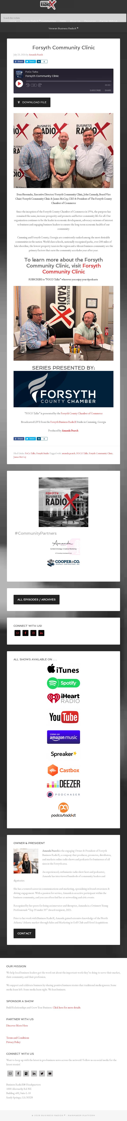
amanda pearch (68, 453)
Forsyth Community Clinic (71, 269)
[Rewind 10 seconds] (28, 85)
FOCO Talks (82, 453)
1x (34, 85)
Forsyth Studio (42, 453)
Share (108, 90)
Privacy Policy (13, 1042)
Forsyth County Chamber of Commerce (82, 413)
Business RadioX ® (63, 5)
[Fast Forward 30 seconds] (40, 85)
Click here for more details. (67, 1007)
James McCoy (20, 456)
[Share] (39, 61)
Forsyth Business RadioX (63, 422)
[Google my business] (26, 1074)
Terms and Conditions (17, 1037)
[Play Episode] (19, 83)
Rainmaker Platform (81, 1115)
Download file (34, 102)
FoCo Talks (30, 453)
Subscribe (95, 90)
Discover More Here (17, 1025)
